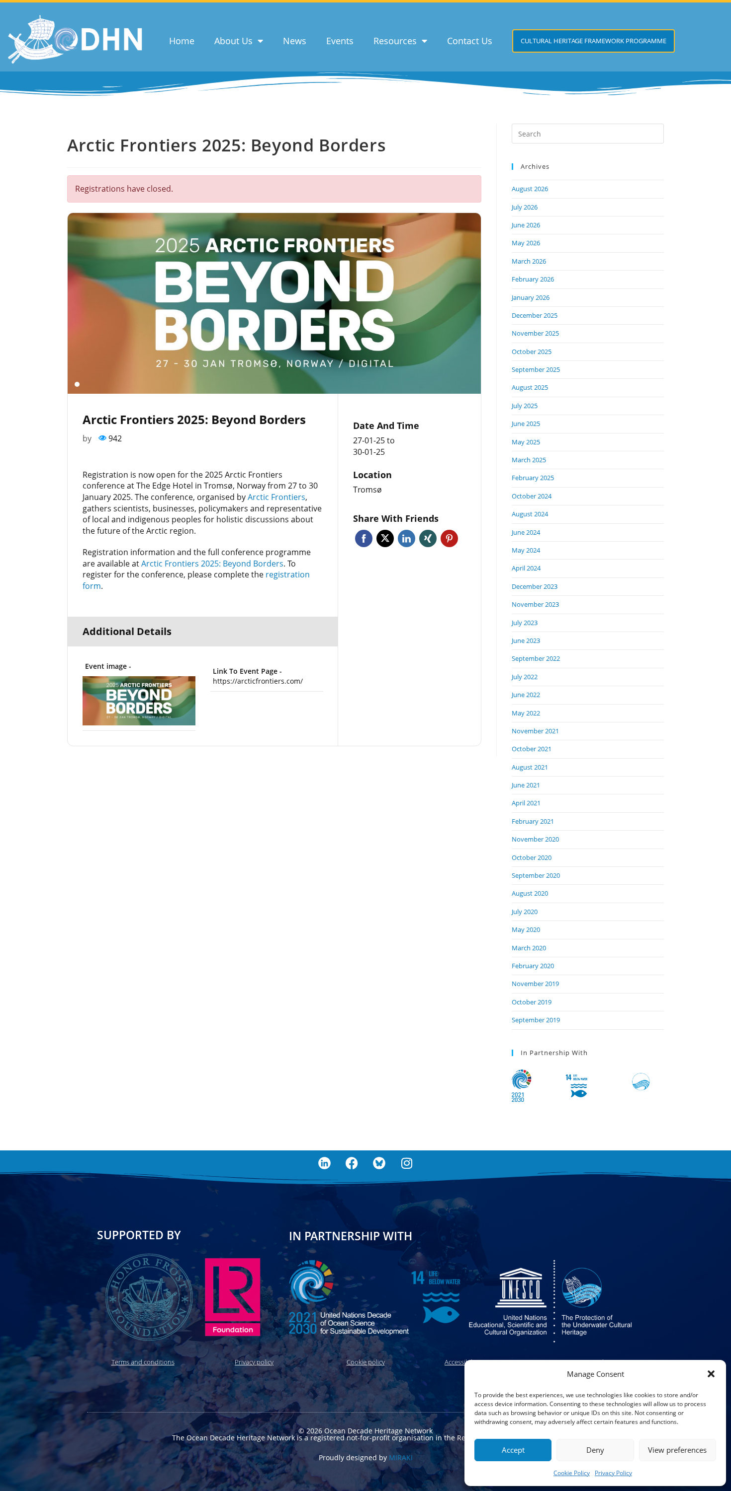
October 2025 (531, 351)
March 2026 (529, 261)
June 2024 (526, 532)
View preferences (677, 1450)
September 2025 (536, 369)
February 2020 (533, 965)
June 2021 (526, 785)
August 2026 (530, 188)
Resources (395, 41)
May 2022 (526, 713)
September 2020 (536, 875)
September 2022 (536, 658)
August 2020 (530, 893)
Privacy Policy (613, 1473)
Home (181, 41)
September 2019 (536, 1019)
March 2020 (529, 947)
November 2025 (535, 333)
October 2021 (531, 748)
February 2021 (533, 821)
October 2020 (531, 857)
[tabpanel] (274, 303)
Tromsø (367, 489)
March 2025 (529, 459)
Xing (428, 538)
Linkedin (406, 538)
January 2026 (530, 297)
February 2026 (533, 279)
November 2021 (535, 730)
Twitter (385, 538)
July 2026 (525, 207)
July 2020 (525, 911)
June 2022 (526, 694)
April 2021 (526, 802)
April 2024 (526, 568)
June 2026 (526, 224)
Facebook (363, 538)
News (294, 41)
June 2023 (526, 640)
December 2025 (534, 315)
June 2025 (526, 423)
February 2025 (533, 477)
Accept (513, 1450)
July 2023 (525, 622)
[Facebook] (352, 1162)
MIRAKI (401, 1457)
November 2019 (535, 983)
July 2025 (525, 405)
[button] (711, 1374)
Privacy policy (254, 1361)
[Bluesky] (379, 1162)
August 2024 (530, 513)
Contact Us (469, 41)
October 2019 (531, 1001)
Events (340, 41)
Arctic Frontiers (276, 497)
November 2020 (535, 839)
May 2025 (526, 441)
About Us (233, 41)
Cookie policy (366, 1361)
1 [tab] (77, 384)
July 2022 (525, 676)
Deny (595, 1450)
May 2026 (526, 242)
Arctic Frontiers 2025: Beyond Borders (212, 563)
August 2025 (530, 387)
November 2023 (535, 604)
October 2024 (531, 496)
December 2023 (534, 586)
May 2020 (526, 929)
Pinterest (449, 538)
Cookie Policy (571, 1473)
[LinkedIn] (324, 1162)
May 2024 (526, 550)
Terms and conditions (143, 1361)
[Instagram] (406, 1162)
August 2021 (530, 767)
